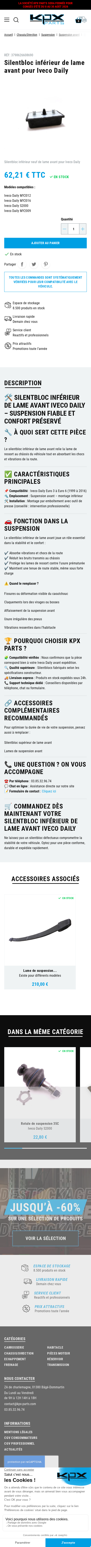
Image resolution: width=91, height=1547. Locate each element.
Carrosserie (14, 1347)
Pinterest (45, 264)
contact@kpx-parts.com (20, 1403)
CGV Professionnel (19, 1443)
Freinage (11, 1365)
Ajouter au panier (45, 243)
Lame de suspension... (40, 970)
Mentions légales (18, 1432)
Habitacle (55, 1347)
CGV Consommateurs (20, 1438)
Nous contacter (19, 1378)
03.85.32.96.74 (14, 1409)
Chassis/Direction (19, 1353)
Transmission (58, 1365)
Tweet (34, 264)
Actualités (13, 1449)
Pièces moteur (58, 1353)
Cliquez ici (49, 791)
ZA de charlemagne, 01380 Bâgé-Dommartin (34, 1387)
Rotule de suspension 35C (40, 1123)
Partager (22, 264)
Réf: (7, 55)
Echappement (15, 1359)
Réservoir (55, 1359)
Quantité (67, 219)
